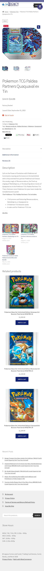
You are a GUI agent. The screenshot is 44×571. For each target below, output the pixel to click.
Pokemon (31, 126)
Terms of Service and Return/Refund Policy (20, 502)
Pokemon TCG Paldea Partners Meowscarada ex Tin (29, 236)
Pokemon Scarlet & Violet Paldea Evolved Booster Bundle (10, 258)
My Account (9, 494)
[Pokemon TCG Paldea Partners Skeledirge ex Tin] (10, 228)
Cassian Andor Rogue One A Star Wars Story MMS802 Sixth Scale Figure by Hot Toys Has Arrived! (23, 483)
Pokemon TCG (14, 12)
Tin (15, 129)
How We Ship (9, 506)
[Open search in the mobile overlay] (22, 5)
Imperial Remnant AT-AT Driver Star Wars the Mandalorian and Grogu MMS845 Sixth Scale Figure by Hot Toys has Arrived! (23, 466)
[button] (38, 27)
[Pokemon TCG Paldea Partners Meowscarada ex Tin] (29, 228)
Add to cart (22, 322)
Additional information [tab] (10, 155)
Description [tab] (6, 149)
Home (6, 12)
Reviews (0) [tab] (6, 161)
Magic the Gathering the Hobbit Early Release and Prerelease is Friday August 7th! (20, 478)
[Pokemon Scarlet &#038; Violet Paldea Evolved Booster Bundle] (10, 250)
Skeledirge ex (9, 129)
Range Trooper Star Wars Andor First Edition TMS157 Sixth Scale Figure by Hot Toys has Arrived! (23, 459)
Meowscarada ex (11, 126)
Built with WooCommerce (22, 559)
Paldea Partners (22, 126)
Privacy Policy (10, 498)
